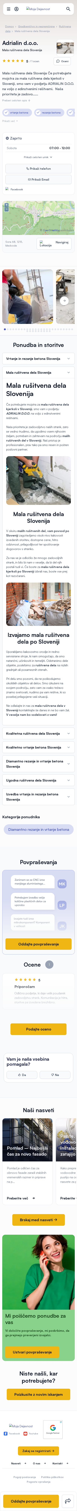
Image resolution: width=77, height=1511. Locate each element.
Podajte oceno (38, 1029)
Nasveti (16, 1463)
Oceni (64, 61)
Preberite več (17, 1198)
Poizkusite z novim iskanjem (38, 1394)
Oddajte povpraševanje (38, 944)
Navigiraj (62, 242)
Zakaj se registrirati (36, 1451)
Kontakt (58, 1463)
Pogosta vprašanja (38, 1481)
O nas (36, 1463)
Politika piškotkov (52, 1477)
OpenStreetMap (51, 230)
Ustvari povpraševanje (32, 1352)
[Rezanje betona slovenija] (27, 296)
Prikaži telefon (40, 168)
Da (24, 1075)
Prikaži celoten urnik (36, 157)
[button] (5, 329)
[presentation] (12, 300)
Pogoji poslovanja (24, 1477)
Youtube (33, 1433)
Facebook (17, 189)
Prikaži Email (40, 179)
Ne (57, 1075)
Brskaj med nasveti (37, 1219)
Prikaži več (9, 121)
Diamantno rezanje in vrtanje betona (38, 829)
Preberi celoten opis (15, 100)
